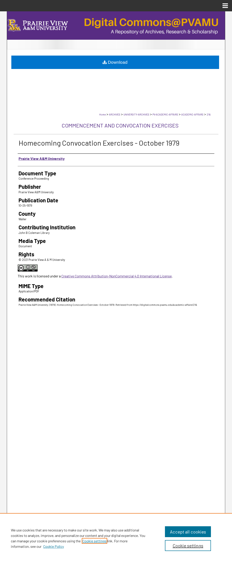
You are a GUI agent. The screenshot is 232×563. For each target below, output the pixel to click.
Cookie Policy (53, 546)
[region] (116, 538)
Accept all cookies (188, 531)
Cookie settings (94, 541)
